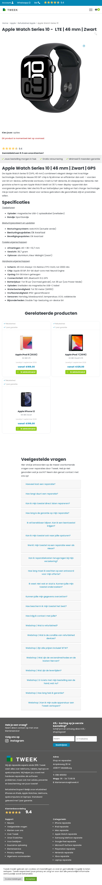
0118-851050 (61, 775)
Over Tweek (12, 834)
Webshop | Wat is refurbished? (42, 625)
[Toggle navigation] (91, 9)
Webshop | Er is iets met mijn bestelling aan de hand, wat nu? (51, 682)
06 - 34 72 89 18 (67, 778)
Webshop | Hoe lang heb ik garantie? (45, 693)
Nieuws (10, 823)
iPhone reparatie (63, 823)
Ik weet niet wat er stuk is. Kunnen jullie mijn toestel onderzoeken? (51, 585)
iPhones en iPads (13, 793)
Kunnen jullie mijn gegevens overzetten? (46, 596)
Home (5, 23)
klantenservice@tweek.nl (66, 782)
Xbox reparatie (62, 856)
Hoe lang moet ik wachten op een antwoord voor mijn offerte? (51, 572)
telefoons (42, 793)
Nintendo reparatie (64, 852)
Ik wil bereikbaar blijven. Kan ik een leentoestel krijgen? (51, 524)
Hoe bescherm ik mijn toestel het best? (46, 606)
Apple (13, 23)
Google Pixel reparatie (65, 841)
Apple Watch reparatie (66, 834)
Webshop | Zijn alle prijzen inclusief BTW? (47, 648)
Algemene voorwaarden (19, 856)
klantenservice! (12, 731)
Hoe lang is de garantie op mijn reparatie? (47, 513)
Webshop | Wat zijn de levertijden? (43, 670)
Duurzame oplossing (17, 845)
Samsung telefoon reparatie (68, 837)
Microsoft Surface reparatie (68, 845)
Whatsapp (23, 2)
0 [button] (98, 9)
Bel (36, 2)
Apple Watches (29, 793)
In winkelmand (28, 372)
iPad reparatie (62, 826)
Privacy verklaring (15, 852)
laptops (27, 797)
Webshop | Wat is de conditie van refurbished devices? (51, 637)
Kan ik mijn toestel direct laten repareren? (48, 503)
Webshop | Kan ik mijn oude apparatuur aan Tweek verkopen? (51, 704)
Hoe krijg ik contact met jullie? (41, 615)
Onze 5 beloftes (15, 837)
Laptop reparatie (63, 860)
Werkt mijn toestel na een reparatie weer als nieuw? (51, 547)
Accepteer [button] (30, 879)
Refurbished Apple (26, 23)
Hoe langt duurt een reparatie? (42, 493)
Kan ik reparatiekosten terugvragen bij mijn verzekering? (51, 560)
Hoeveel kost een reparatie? (40, 484)
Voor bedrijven (14, 841)
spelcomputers (12, 797)
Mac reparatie (62, 830)
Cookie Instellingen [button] (13, 879)
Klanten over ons (15, 830)
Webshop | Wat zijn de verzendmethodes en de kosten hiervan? (51, 659)
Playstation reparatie (65, 849)
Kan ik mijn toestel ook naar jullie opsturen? (48, 535)
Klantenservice (14, 849)
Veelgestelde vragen (17, 826)
